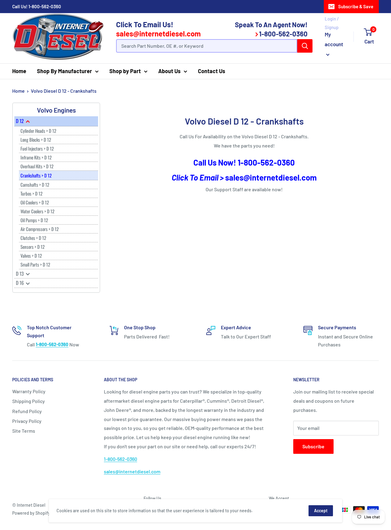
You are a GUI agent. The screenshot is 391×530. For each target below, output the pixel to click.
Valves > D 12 (31, 255)
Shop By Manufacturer (64, 71)
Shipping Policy (28, 401)
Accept (320, 510)
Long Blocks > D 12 (35, 139)
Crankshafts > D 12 (36, 175)
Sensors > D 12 (32, 246)
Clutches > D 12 (33, 237)
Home (19, 71)
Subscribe (313, 446)
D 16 (20, 282)
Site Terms (23, 431)
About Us (169, 71)
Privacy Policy (27, 421)
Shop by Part (125, 71)
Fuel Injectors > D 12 (37, 148)
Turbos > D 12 (31, 193)
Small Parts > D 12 (35, 264)
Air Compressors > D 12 (39, 229)
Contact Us (211, 71)
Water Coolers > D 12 (37, 211)
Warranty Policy (29, 391)
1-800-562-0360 (44, 6)
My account (334, 39)
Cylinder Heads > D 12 (38, 130)
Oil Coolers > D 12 (34, 202)
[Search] (304, 46)
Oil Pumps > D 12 (34, 220)
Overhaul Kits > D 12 (36, 166)
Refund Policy (27, 411)
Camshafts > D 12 (34, 184)
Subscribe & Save (355, 6)
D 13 (20, 273)
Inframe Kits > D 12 (36, 157)
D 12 (20, 121)
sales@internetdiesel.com (158, 33)
